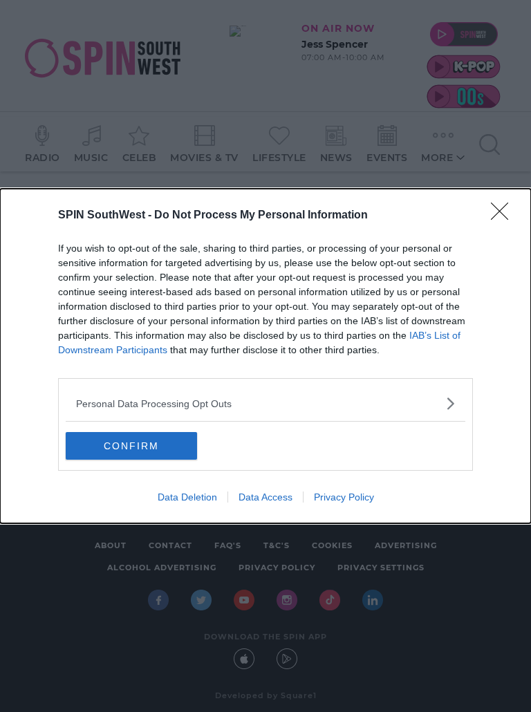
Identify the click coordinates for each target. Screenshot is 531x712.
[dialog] (265, 356)
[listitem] (265, 403)
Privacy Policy (344, 497)
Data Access (265, 497)
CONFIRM (131, 445)
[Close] (504, 216)
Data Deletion (187, 497)
